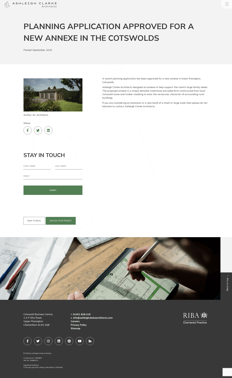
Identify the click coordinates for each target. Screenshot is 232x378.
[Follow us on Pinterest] (69, 341)
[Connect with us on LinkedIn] (59, 341)
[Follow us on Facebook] (27, 341)
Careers (75, 321)
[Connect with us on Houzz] (90, 341)
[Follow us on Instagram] (48, 341)
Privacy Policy (79, 324)
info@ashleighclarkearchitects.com (93, 317)
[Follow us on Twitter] (38, 341)
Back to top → (227, 283)
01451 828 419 (81, 314)
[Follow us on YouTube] (80, 341)
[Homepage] (7, 5)
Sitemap (75, 328)
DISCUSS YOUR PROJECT (61, 220)
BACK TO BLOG (34, 220)
